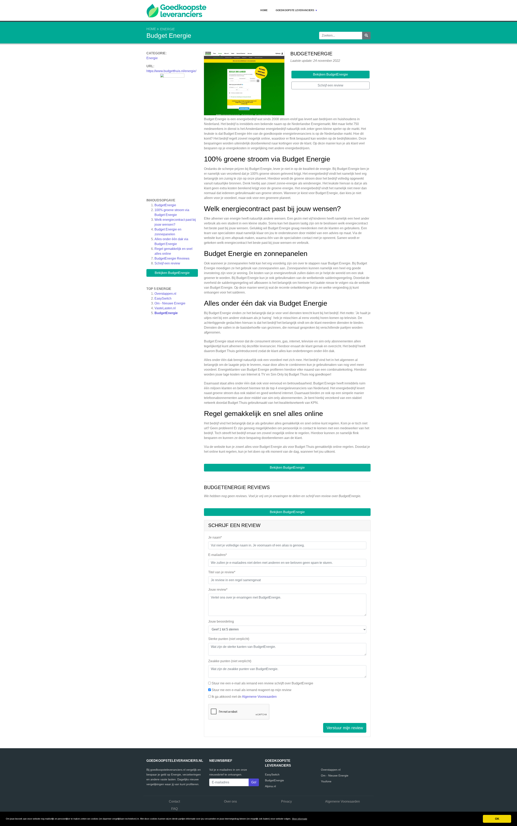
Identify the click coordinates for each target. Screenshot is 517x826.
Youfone (326, 781)
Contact (174, 801)
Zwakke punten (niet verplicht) (229, 661)
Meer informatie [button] (299, 819)
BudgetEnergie (165, 205)
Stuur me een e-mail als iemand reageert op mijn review (251, 690)
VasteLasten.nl (165, 308)
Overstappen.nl (165, 293)
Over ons (230, 801)
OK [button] (497, 818)
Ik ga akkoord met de (244, 696)
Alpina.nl (270, 786)
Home (264, 10)
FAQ (174, 808)
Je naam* (215, 537)
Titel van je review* (221, 572)
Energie (167, 29)
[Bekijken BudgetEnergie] (244, 83)
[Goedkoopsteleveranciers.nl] (176, 10)
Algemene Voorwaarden (259, 696)
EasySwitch (162, 298)
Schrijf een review (167, 263)
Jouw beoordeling (221, 621)
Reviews (171, 258)
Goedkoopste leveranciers (295, 10)
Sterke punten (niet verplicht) (228, 639)
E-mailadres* (217, 555)
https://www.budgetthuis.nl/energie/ (171, 71)
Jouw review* (217, 589)
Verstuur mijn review (345, 728)
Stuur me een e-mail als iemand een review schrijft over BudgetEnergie (262, 683)
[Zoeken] (366, 35)
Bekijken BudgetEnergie (172, 273)
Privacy (286, 801)
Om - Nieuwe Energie (169, 303)
